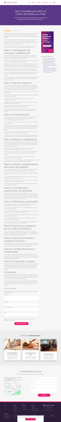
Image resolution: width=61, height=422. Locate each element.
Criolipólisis (16, 408)
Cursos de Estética (35, 410)
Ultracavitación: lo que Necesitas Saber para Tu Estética (30, 353)
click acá (20, 377)
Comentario (7, 294)
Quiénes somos (45, 2)
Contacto (54, 2)
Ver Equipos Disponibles (30, 419)
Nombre (6, 302)
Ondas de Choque (17, 410)
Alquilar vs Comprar (35, 408)
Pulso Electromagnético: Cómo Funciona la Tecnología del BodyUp (12, 353)
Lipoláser (15, 411)
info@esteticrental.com (11, 378)
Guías (32, 405)
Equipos (33, 2)
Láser (15, 406)
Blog (50, 2)
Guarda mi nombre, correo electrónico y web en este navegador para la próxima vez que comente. (19, 319)
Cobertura (38, 2)
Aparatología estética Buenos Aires (16, 416)
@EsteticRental (49, 407)
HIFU (14, 409)
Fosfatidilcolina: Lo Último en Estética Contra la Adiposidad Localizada (49, 65)
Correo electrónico (8, 307)
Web (5, 312)
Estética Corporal (35, 409)
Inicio (29, 2)
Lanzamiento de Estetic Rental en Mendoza (48, 354)
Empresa (24, 405)
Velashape (15, 407)
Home (5, 405)
